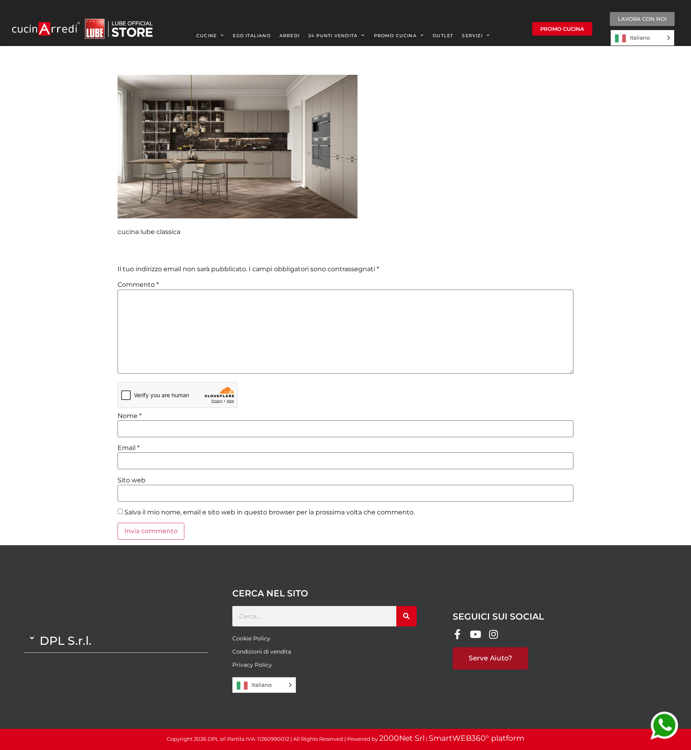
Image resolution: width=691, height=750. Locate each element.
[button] (116, 641)
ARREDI (290, 35)
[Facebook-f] (458, 634)
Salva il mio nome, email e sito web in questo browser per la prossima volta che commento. (269, 512)
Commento (138, 285)
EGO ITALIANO (251, 35)
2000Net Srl (402, 738)
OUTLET (443, 35)
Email (129, 448)
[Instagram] (494, 634)
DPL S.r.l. (66, 641)
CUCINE (206, 35)
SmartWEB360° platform (476, 738)
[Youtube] (476, 634)
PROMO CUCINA (395, 35)
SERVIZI (472, 35)
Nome (130, 416)
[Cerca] (406, 616)
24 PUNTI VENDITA (332, 35)
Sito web (132, 480)
